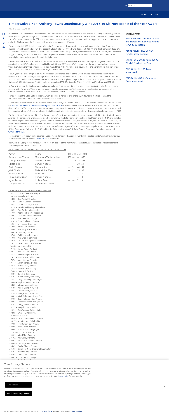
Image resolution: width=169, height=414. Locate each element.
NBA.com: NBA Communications (32, 5)
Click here (40, 138)
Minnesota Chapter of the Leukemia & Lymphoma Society (37, 105)
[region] (84, 387)
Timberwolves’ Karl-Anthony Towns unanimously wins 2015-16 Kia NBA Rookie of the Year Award (83, 23)
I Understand (12, 385)
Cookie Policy (63, 376)
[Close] (165, 387)
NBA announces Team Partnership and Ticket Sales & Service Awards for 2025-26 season (143, 41)
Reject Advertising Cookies (18, 393)
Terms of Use (46, 411)
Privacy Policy (76, 411)
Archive (154, 14)
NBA (98, 6)
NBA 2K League (118, 6)
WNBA (111, 6)
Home (144, 14)
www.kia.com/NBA (16, 132)
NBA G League (104, 6)
